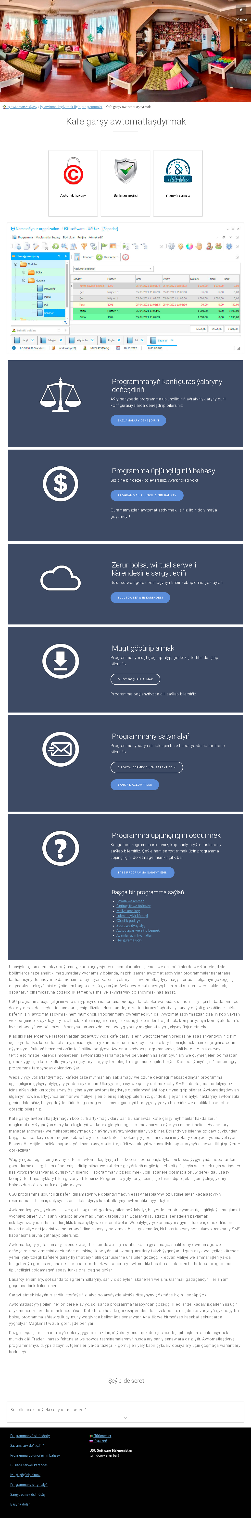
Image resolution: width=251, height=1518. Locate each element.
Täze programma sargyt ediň (142, 872)
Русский (100, 1441)
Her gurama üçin (129, 940)
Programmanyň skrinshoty (30, 1436)
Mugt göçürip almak (135, 679)
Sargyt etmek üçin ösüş (27, 1494)
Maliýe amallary (128, 911)
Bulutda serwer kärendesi (140, 597)
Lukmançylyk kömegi (132, 916)
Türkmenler (102, 1436)
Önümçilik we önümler (133, 906)
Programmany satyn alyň (29, 1485)
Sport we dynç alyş (130, 926)
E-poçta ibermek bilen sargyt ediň (147, 767)
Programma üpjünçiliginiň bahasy (147, 495)
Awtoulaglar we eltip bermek (138, 930)
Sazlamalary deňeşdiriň (138, 420)
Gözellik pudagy (128, 921)
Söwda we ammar (130, 901)
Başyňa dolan (20, 1504)
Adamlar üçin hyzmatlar (134, 935)
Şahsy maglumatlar (135, 784)
